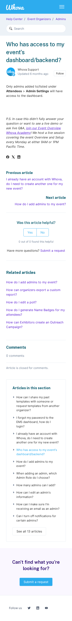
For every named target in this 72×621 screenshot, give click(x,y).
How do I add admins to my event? (40, 204)
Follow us (15, 608)
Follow (60, 73)
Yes (30, 232)
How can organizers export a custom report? (33, 292)
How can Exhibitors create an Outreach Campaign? (34, 324)
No (43, 232)
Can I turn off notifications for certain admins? (36, 518)
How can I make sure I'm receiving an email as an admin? (38, 506)
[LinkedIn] (18, 157)
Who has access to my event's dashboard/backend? (36, 452)
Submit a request (52, 250)
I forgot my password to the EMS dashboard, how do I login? (35, 422)
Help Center (14, 19)
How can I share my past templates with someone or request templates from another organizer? (38, 403)
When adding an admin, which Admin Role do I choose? (36, 476)
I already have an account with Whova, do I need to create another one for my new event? (34, 183)
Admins (61, 19)
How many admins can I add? (35, 485)
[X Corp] (13, 157)
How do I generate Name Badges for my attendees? (35, 312)
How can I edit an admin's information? (33, 495)
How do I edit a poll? (21, 302)
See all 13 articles (29, 531)
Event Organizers (39, 19)
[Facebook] (7, 157)
